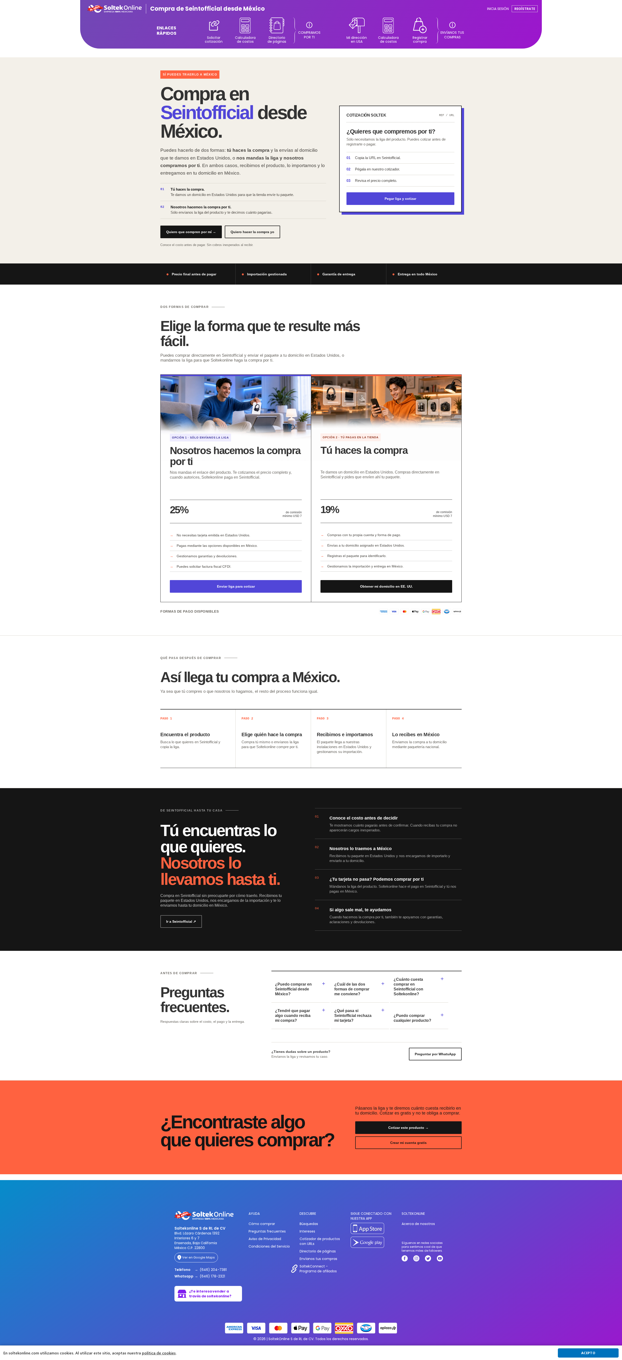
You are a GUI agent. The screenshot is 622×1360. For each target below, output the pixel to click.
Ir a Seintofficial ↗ (181, 921)
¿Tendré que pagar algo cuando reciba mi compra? (293, 1015)
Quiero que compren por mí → (191, 232)
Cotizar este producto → (408, 1128)
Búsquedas (309, 1223)
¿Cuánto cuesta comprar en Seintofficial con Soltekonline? (408, 986)
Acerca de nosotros (418, 1223)
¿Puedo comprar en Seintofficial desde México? (293, 989)
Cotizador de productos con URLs (320, 1241)
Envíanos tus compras (318, 1258)
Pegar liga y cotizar (400, 199)
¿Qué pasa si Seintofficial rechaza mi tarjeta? (352, 1015)
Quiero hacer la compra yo (252, 232)
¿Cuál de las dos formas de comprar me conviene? (351, 989)
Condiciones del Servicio (269, 1246)
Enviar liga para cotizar (236, 586)
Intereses (307, 1231)
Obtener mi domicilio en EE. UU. (386, 586)
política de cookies (159, 1353)
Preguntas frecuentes (267, 1231)
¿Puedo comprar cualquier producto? (412, 1018)
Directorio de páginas (318, 1251)
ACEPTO (588, 1353)
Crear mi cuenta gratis (408, 1143)
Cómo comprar (262, 1223)
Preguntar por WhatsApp (435, 1054)
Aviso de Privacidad (265, 1238)
